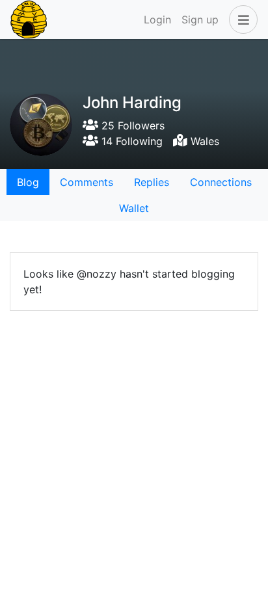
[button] (241, 19)
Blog (28, 182)
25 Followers (131, 125)
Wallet (134, 208)
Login (157, 19)
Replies (151, 182)
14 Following (130, 141)
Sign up (200, 19)
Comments (86, 182)
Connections (221, 182)
